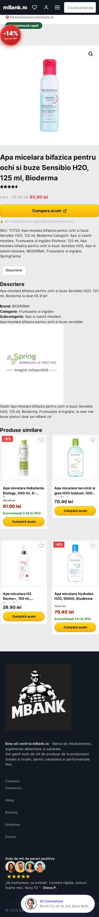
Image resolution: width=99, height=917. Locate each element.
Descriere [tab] (14, 270)
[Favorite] (34, 7)
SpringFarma (10, 256)
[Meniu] (57, 7)
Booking (11, 812)
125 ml (73, 241)
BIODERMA (35, 251)
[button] (91, 54)
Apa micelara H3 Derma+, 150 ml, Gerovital (17, 598)
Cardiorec (12, 781)
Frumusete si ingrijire (33, 241)
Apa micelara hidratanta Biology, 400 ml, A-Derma (23, 493)
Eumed (10, 837)
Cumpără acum (24, 522)
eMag (9, 800)
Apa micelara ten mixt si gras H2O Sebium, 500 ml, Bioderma (74, 493)
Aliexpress (12, 824)
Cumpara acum (47, 210)
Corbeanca (13, 788)
